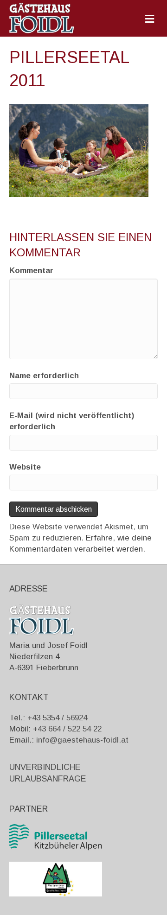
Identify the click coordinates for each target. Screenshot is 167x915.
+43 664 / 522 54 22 (67, 728)
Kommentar (31, 270)
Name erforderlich (44, 375)
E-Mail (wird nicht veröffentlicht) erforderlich (71, 421)
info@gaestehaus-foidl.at (82, 740)
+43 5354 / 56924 (57, 717)
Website (25, 467)
